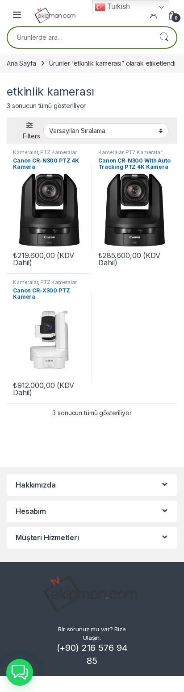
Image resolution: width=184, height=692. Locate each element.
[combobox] (79, 37)
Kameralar (25, 152)
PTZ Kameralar (58, 152)
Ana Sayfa (21, 63)
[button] (19, 672)
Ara (163, 37)
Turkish (117, 6)
